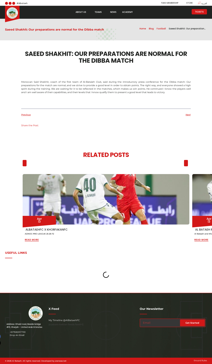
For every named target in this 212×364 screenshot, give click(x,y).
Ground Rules (200, 360)
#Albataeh (22, 3)
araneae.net (60, 361)
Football (161, 28)
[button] (44, 125)
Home (142, 28)
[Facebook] (10, 3)
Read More (32, 239)
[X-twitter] (13, 3)
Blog (151, 28)
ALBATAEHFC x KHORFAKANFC (47, 230)
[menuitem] (201, 3)
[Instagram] (6, 3)
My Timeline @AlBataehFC (64, 320)
